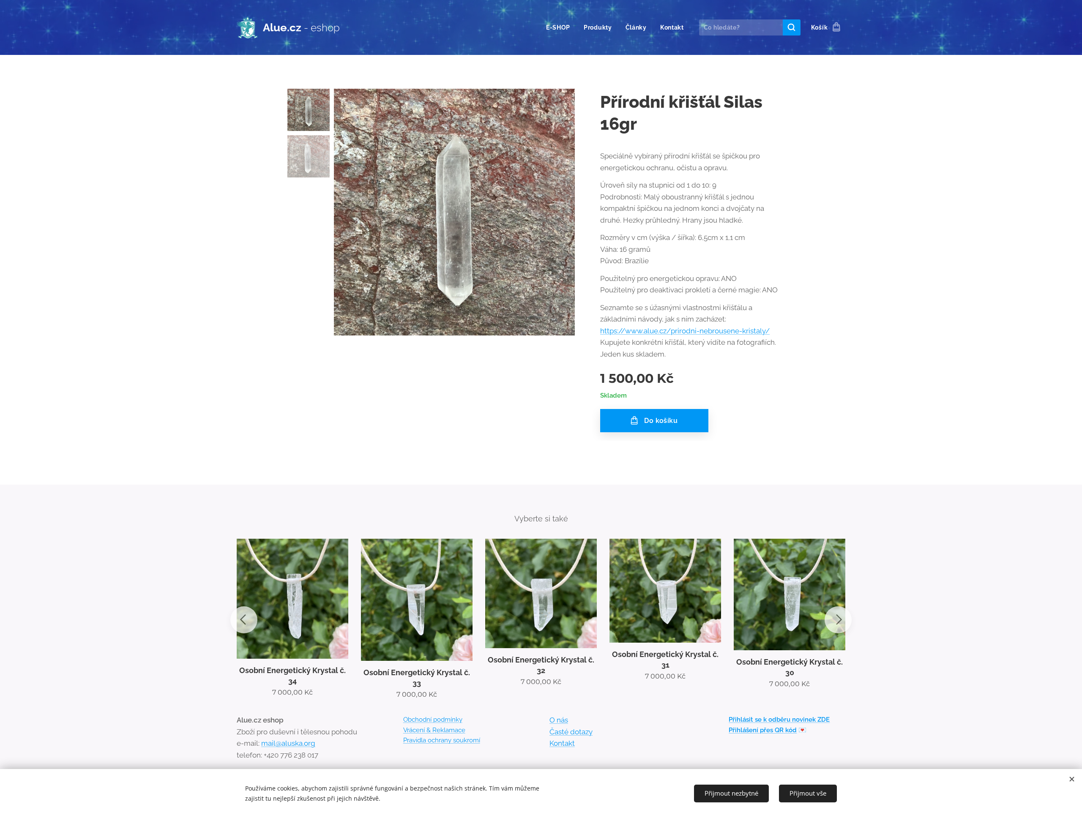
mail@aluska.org (288, 743)
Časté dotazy (571, 732)
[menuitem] (560, 27)
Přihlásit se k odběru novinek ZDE (779, 719)
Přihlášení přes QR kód (763, 730)
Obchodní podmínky (432, 719)
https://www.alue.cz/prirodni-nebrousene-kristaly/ (685, 331)
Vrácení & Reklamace (434, 730)
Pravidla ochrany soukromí (441, 740)
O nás (558, 720)
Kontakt (562, 743)
